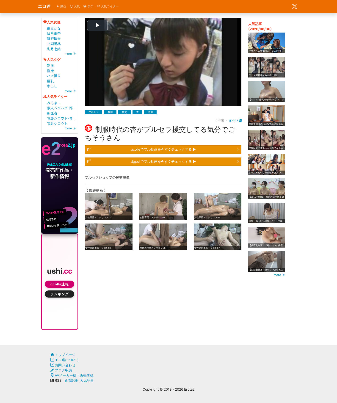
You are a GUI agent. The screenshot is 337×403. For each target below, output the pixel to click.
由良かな (54, 28)
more (69, 53)
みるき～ (54, 103)
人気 (76, 6)
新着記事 (71, 380)
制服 (50, 65)
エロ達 (44, 6)
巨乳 (50, 81)
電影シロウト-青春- (62, 118)
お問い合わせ (64, 365)
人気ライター (109, 6)
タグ (89, 6)
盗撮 (50, 71)
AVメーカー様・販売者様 (74, 375)
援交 (124, 112)
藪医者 (52, 113)
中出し (52, 86)
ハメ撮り (54, 76)
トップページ (64, 355)
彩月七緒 (54, 49)
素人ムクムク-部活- (62, 108)
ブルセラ (93, 112)
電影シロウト (57, 123)
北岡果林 (54, 43)
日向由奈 (54, 33)
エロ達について (66, 360)
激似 (150, 112)
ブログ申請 (63, 370)
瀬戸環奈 (54, 38)
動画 (62, 6)
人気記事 (87, 380)
